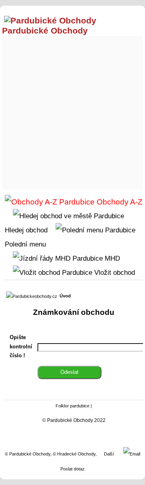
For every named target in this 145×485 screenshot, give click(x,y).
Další (109, 453)
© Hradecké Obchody (74, 453)
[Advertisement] (72, 110)
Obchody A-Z (119, 202)
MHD (111, 258)
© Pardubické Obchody (27, 453)
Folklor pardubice (72, 405)
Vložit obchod (113, 272)
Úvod (65, 295)
